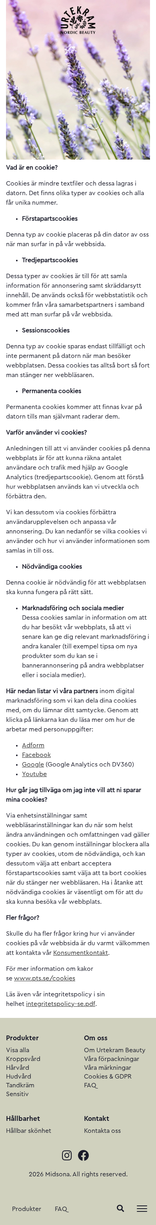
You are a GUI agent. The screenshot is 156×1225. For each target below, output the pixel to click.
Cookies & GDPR (108, 1076)
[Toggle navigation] (142, 1208)
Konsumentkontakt (80, 953)
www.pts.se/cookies (44, 978)
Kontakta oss (102, 1131)
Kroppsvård (23, 1059)
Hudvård (18, 1076)
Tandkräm (20, 1085)
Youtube (34, 774)
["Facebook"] (86, 1156)
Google (33, 764)
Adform (33, 745)
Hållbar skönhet (28, 1131)
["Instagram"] (70, 1156)
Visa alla (17, 1050)
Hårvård (17, 1068)
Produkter (26, 1209)
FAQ (61, 1209)
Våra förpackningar (111, 1059)
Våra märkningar (107, 1068)
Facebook (36, 755)
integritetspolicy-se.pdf (60, 1004)
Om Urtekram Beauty (115, 1050)
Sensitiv (17, 1094)
